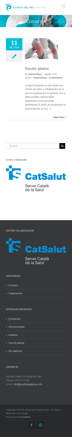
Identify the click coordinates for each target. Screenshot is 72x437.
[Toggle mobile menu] (64, 6)
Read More (59, 117)
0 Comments (55, 77)
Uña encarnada (16, 326)
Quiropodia (14, 319)
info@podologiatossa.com (27, 384)
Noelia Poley (34, 74)
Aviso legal (22, 413)
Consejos (13, 285)
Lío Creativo (24, 416)
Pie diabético (15, 351)
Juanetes (13, 335)
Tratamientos (40, 77)
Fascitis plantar (37, 68)
